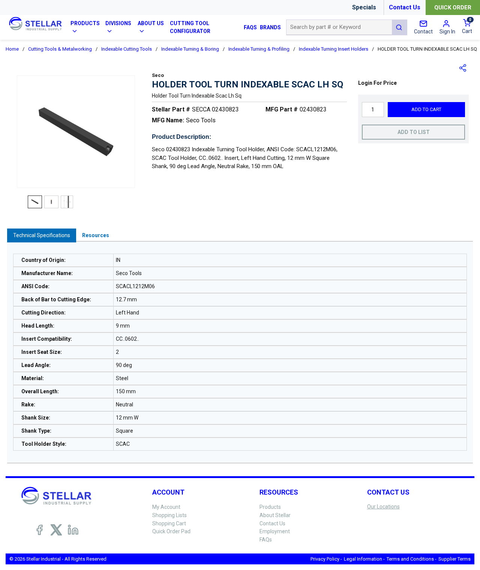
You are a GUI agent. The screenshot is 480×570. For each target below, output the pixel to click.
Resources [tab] (95, 235)
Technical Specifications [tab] (41, 235)
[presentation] (41, 235)
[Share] (463, 68)
